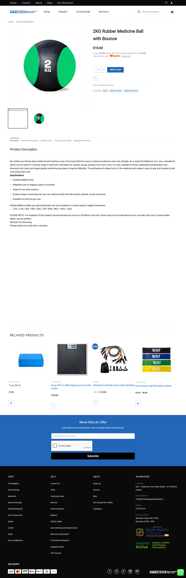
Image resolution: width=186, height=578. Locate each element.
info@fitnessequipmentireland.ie (149, 499)
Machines (12, 496)
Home (13, 2)
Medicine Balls (115, 91)
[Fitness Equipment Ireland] (23, 12)
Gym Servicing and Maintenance (64, 528)
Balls (105, 91)
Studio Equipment (25, 22)
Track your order (57, 496)
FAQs (53, 490)
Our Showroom (65, 2)
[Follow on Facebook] (109, 571)
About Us (97, 483)
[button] (171, 3)
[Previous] (10, 375)
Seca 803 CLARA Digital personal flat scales (71, 387)
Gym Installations (15, 540)
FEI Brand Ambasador (60, 540)
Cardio (10, 528)
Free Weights (13, 483)
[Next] (176, 375)
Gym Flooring (13, 490)
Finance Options (57, 509)
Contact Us (55, 483)
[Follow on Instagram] (116, 571)
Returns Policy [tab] (46, 141)
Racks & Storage (15, 502)
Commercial (83, 11)
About (39, 2)
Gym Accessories (15, 515)
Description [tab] (14, 141)
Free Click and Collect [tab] (63, 141)
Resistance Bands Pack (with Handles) (114, 385)
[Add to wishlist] (97, 78)
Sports (10, 521)
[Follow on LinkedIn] (130, 571)
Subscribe (93, 456)
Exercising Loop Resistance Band (153, 385)
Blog (49, 2)
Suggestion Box (57, 547)
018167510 (140, 509)
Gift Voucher (56, 553)
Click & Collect (56, 521)
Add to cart (115, 69)
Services (103, 11)
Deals (10, 534)
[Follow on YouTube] (137, 571)
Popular (63, 11)
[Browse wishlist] (13, 403)
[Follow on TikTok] (123, 571)
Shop (47, 11)
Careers (96, 490)
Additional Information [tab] (30, 141)
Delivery (54, 515)
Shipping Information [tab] (82, 141)
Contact (26, 2)
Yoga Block (15, 385)
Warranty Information (60, 534)
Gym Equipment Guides (103, 502)
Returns (54, 502)
